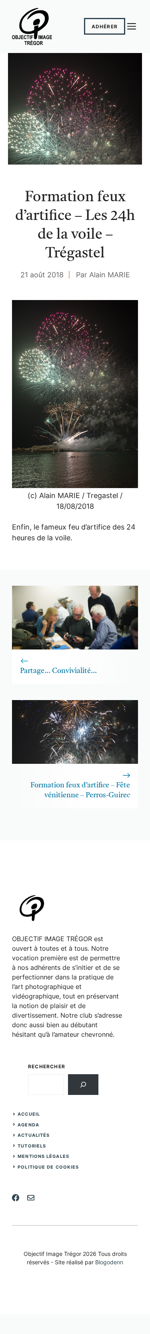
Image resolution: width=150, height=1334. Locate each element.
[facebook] (15, 1197)
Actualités (34, 1135)
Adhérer (105, 26)
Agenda (28, 1125)
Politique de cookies (48, 1167)
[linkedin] (30, 1197)
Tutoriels (32, 1146)
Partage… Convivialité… (58, 671)
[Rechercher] (83, 1084)
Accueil (29, 1114)
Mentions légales (43, 1156)
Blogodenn (109, 1262)
